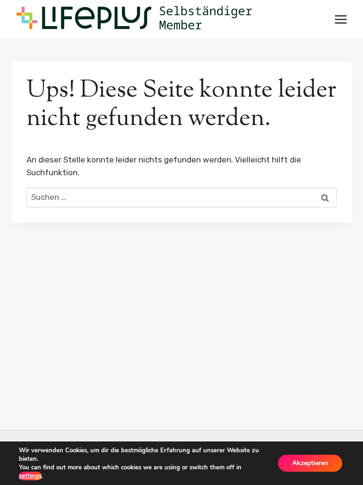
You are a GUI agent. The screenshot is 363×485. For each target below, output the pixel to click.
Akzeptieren (310, 462)
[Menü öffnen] (340, 19)
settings (30, 476)
